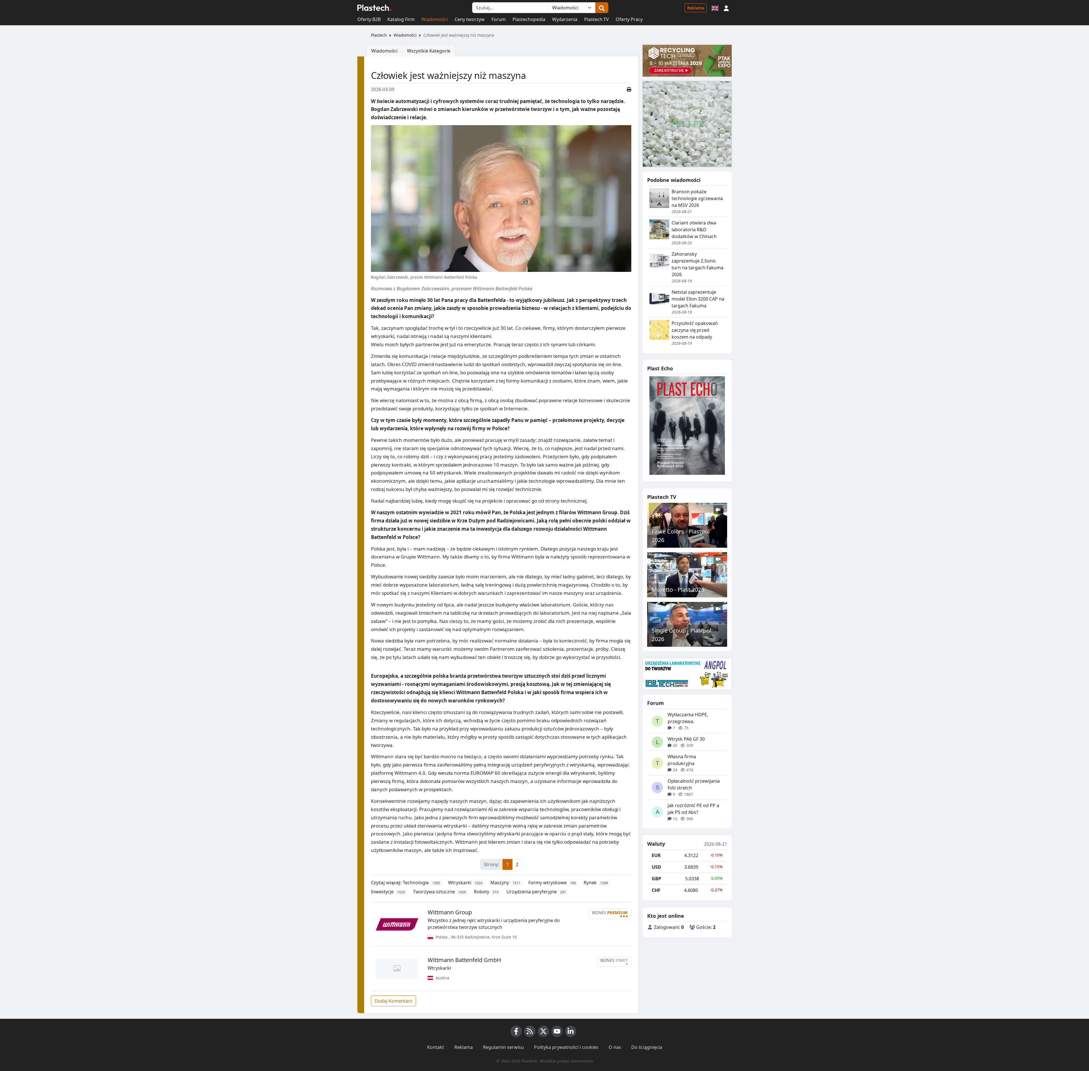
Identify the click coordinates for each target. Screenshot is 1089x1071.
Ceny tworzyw (470, 19)
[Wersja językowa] (715, 7)
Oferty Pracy (629, 19)
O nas (615, 1047)
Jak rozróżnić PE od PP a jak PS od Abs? (693, 808)
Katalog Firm (401, 19)
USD (656, 867)
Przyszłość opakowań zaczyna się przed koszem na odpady (695, 330)
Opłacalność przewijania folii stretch (694, 784)
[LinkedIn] (570, 1031)
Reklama (695, 7)
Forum (498, 19)
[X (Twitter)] (543, 1031)
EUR (656, 855)
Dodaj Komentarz (393, 1001)
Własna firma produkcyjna (682, 759)
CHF (656, 890)
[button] (726, 7)
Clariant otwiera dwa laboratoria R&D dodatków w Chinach (694, 230)
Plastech (379, 35)
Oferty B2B (369, 19)
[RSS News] (529, 1031)
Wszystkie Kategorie (428, 51)
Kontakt (435, 1047)
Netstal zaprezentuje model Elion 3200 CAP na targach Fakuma (698, 299)
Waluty (656, 844)
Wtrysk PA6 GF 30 (686, 739)
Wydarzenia (564, 19)
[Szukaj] (601, 7)
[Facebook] (516, 1031)
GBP (656, 878)
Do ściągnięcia (646, 1047)
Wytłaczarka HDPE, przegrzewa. (688, 717)
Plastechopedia (528, 19)
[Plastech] (374, 8)
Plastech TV (596, 19)
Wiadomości (434, 19)
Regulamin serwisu (503, 1047)
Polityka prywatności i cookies (566, 1047)
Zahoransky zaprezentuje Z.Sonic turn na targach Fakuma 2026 (697, 264)
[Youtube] (557, 1031)
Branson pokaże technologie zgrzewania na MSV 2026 (697, 198)
